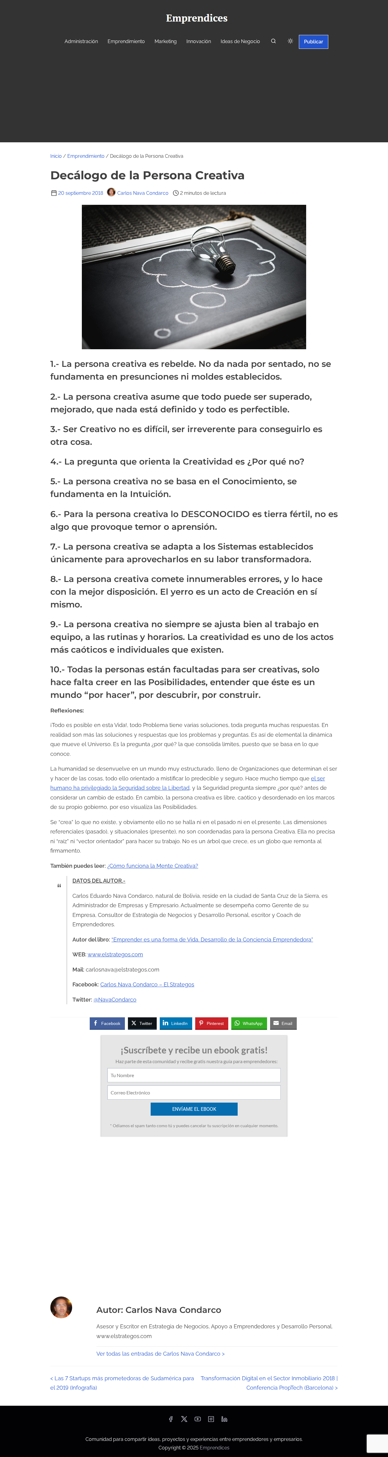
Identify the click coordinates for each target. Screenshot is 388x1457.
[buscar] (273, 42)
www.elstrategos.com (115, 954)
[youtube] (198, 1421)
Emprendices (214, 1448)
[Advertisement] (194, 96)
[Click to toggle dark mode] (290, 41)
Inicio (56, 156)
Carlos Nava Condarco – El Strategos (147, 984)
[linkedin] (224, 1421)
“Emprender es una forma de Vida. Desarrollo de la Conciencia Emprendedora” (212, 939)
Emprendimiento (86, 156)
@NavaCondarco (115, 999)
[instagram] (211, 1421)
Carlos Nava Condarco (143, 193)
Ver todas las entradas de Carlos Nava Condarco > (160, 1354)
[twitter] (184, 1421)
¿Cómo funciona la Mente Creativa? (152, 866)
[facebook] (171, 1421)
